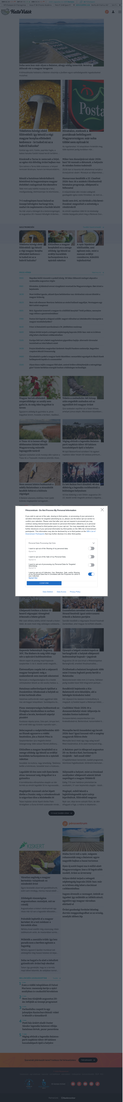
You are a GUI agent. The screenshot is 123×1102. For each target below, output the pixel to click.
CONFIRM (44, 583)
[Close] (103, 510)
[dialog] (61, 551)
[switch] (91, 548)
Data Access (61, 592)
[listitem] (61, 543)
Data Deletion (48, 592)
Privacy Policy (75, 592)
